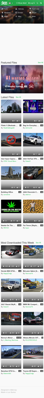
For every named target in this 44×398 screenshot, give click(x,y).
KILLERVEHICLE (31, 340)
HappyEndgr (7, 273)
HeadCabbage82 (9, 128)
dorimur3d (28, 128)
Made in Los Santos (8, 392)
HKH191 (6, 228)
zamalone (6, 194)
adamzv (28, 194)
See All (40, 62)
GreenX (28, 161)
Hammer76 (29, 273)
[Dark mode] (37, 3)
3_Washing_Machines (10, 340)
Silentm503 (7, 373)
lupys (27, 228)
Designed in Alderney (9, 390)
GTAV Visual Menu (9, 161)
